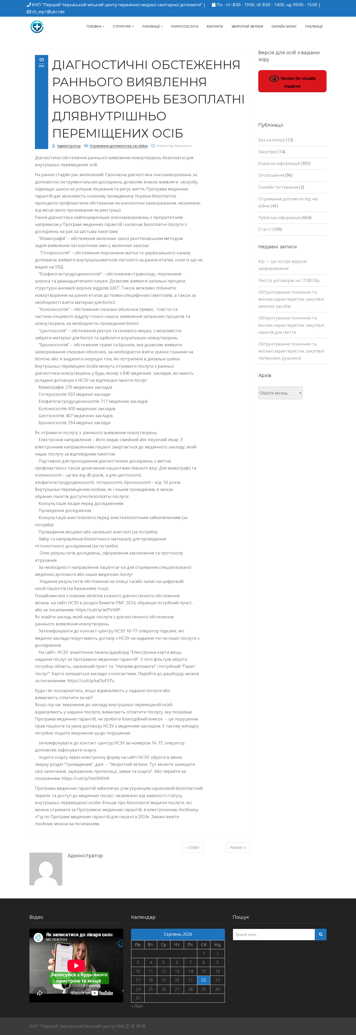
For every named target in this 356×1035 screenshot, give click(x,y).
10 (138, 971)
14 (190, 971)
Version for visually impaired (298, 82)
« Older (193, 847)
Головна (94, 26)
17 (138, 980)
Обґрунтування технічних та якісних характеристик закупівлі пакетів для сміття (291, 325)
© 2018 (138, 1026)
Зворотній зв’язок (247, 26)
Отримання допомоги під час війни (119, 145)
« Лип (137, 1006)
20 (177, 980)
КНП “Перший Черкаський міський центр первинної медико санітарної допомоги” (117, 5)
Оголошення (271, 175)
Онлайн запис (284, 26)
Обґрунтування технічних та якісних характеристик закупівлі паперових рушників (291, 351)
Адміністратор (69, 145)
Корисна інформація (279, 163)
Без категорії (271, 140)
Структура (122, 26)
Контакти (215, 26)
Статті (264, 229)
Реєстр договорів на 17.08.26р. (289, 280)
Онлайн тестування (278, 187)
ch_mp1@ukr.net (48, 12)
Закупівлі (267, 152)
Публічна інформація (279, 217)
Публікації (150, 26)
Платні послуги (184, 26)
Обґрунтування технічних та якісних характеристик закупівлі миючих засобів (291, 299)
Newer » (238, 847)
